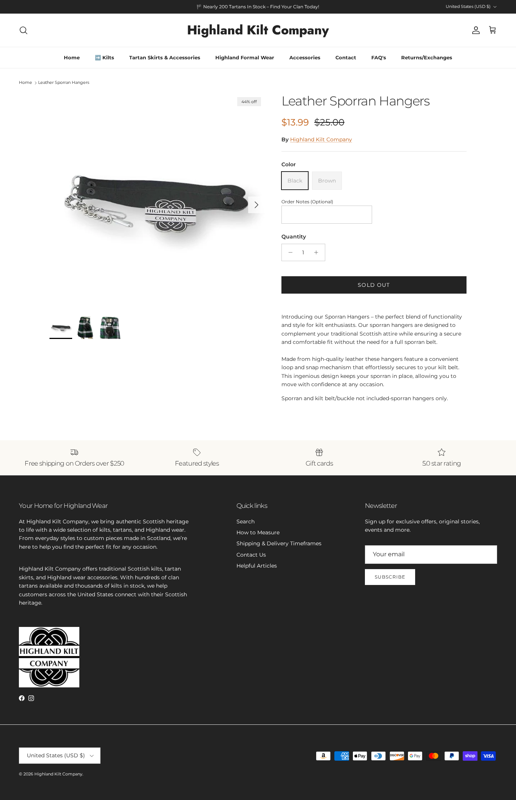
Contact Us (251, 554)
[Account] (474, 30)
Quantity (293, 236)
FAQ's (378, 57)
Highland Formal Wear (244, 57)
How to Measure (258, 532)
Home (72, 57)
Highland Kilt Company (321, 139)
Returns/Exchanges (426, 57)
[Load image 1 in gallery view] (157, 201)
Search (245, 521)
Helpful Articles (256, 565)
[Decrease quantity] (288, 252)
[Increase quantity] (318, 252)
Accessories (304, 57)
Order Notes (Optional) (307, 201)
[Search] (23, 30)
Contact (345, 57)
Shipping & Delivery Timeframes (278, 543)
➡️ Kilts (104, 57)
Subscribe (390, 577)
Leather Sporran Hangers (63, 82)
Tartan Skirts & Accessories (164, 57)
